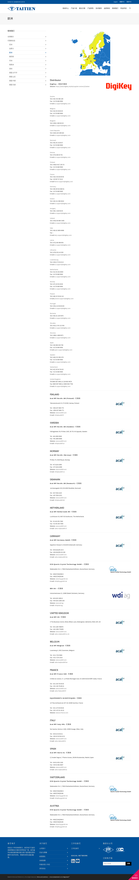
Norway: (52, 282)
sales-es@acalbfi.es (61, 770)
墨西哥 (11, 57)
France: (52, 174)
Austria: (52, 97)
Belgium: (53, 109)
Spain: (52, 343)
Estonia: (52, 153)
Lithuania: (53, 250)
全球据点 (11, 37)
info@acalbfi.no (60, 472)
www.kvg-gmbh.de (62, 579)
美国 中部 (12, 81)
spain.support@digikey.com (63, 350)
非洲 (10, 61)
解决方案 (82, 8)
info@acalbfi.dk (60, 500)
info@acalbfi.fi (59, 415)
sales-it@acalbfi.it (60, 741)
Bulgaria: (53, 121)
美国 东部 (12, 85)
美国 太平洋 (13, 73)
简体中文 (129, 2)
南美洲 (11, 65)
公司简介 (42, 848)
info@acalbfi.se (59, 444)
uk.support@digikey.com (62, 386)
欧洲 (10, 53)
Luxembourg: (54, 260)
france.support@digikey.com (63, 182)
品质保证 (107, 8)
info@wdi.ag (59, 605)
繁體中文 (122, 2)
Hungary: (53, 209)
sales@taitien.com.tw (19, 2)
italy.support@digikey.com (63, 235)
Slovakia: (53, 323)
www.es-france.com (62, 713)
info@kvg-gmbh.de (61, 581)
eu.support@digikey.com (62, 104)
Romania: (53, 313)
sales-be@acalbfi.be (61, 662)
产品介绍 (74, 8)
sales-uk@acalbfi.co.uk (62, 634)
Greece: (52, 199)
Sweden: (52, 355)
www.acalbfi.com (61, 413)
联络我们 (115, 8)
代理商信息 (11, 41)
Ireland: (52, 218)
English (115, 2)
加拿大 (11, 49)
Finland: (52, 162)
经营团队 (42, 857)
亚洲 (10, 45)
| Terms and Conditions (42, 877)
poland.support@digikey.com (64, 299)
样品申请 (123, 8)
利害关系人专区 (44, 865)
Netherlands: (54, 270)
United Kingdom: (55, 379)
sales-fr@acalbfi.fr (60, 691)
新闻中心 (66, 8)
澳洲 (10, 69)
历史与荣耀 (43, 853)
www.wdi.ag (59, 603)
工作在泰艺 (75, 848)
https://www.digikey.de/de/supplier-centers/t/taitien (73, 87)
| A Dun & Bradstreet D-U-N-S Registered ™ (59, 877)
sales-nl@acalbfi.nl (61, 529)
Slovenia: (53, 333)
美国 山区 (12, 77)
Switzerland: (54, 367)
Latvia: (52, 240)
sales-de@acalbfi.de (61, 557)
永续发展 (42, 861)
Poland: (52, 294)
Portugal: (53, 304)
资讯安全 (42, 869)
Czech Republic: (55, 131)
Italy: (51, 228)
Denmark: (53, 140)
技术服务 (99, 8)
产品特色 (90, 8)
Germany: (53, 187)
